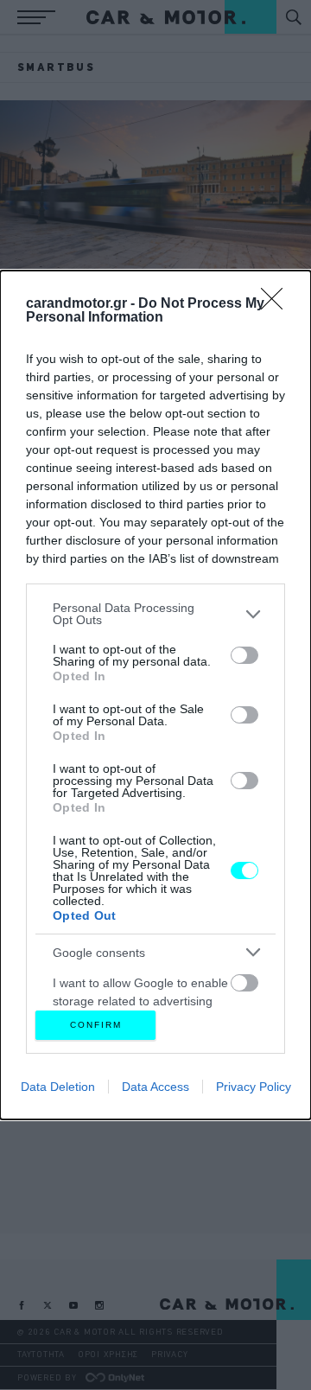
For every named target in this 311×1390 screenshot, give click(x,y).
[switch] (244, 655)
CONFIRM (96, 1025)
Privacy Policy (253, 1087)
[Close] (277, 304)
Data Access (155, 1087)
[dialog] (155, 695)
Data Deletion (58, 1087)
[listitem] (155, 614)
